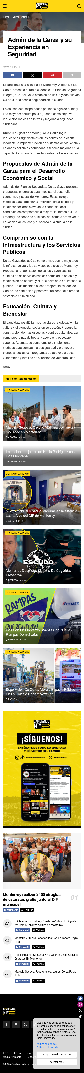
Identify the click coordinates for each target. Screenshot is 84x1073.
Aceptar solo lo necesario (57, 1054)
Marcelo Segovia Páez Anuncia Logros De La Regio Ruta (45, 973)
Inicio (6, 1053)
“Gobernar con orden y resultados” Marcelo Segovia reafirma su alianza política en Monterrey (45, 923)
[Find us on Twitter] (25, 1024)
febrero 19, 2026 (17, 639)
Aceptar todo (57, 1061)
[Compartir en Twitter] (32, 75)
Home (6, 16)
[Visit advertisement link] (42, 769)
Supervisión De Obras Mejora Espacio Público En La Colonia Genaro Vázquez (40, 691)
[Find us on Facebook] (6, 1024)
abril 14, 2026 (15, 520)
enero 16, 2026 (16, 699)
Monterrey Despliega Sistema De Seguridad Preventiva (39, 572)
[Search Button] (79, 6)
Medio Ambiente (12, 1057)
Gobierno (32, 1053)
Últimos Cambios (22, 16)
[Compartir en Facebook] (12, 75)
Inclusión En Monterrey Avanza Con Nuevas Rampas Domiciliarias (39, 632)
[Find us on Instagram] (16, 1024)
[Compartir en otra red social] (72, 75)
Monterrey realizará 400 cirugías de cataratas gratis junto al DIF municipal (31, 899)
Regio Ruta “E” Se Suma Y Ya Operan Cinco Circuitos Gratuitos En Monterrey (46, 956)
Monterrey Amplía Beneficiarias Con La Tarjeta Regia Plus (46, 940)
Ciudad (18, 1053)
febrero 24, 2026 (17, 580)
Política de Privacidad (47, 1047)
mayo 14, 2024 (11, 67)
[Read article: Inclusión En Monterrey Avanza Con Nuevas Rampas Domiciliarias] (42, 616)
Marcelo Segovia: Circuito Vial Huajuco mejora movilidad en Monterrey (40, 429)
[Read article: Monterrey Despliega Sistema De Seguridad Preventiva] (42, 556)
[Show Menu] (5, 6)
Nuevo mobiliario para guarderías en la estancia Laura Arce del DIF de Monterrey (41, 513)
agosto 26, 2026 (17, 437)
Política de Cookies (46, 1044)
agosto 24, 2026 (17, 461)
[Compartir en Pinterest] (52, 75)
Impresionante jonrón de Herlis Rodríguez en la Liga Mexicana (41, 453)
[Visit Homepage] (42, 6)
